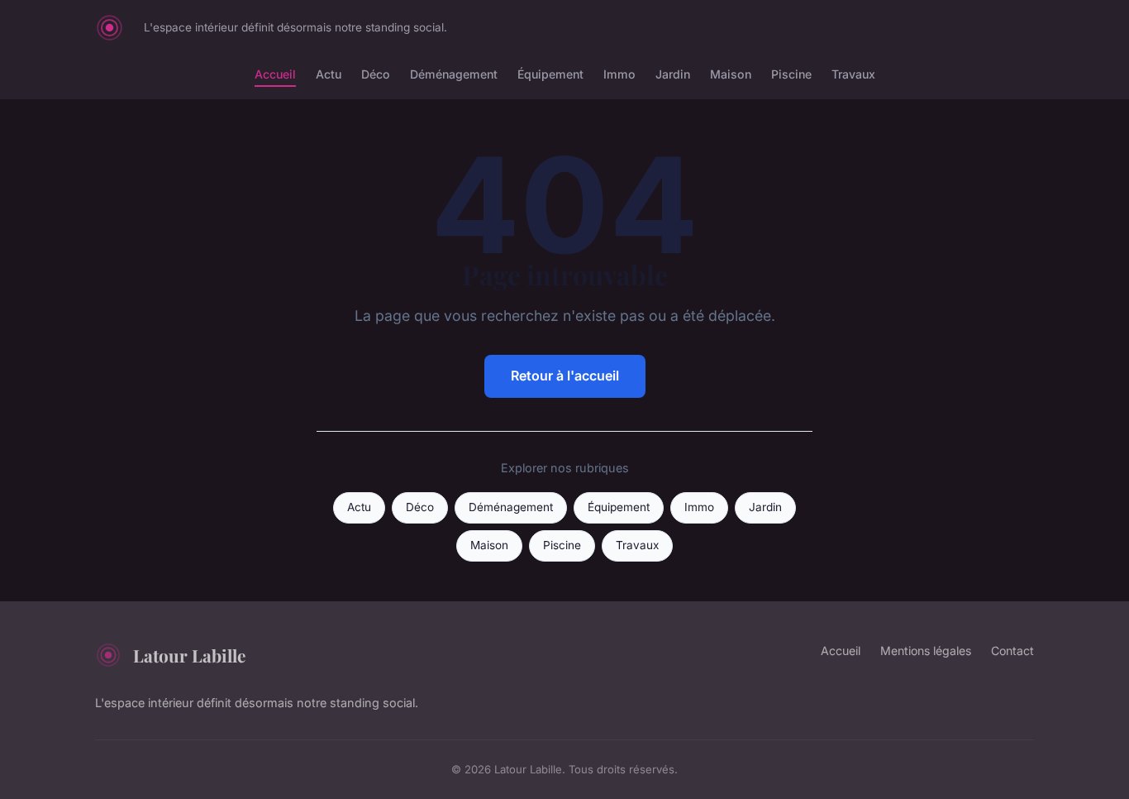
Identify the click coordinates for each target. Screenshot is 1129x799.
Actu (328, 74)
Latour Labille (189, 655)
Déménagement (454, 74)
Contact (1012, 651)
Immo (619, 74)
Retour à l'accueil (565, 375)
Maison (730, 74)
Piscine (791, 74)
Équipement (550, 74)
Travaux (853, 74)
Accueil (275, 74)
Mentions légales (925, 651)
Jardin (672, 74)
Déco (375, 74)
